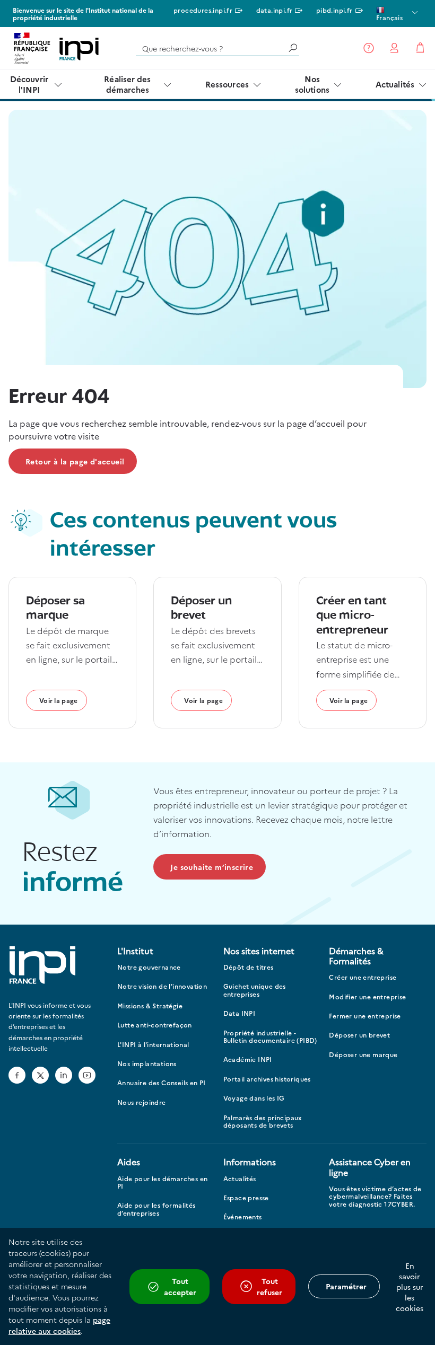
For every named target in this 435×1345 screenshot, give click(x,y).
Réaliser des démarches (127, 84)
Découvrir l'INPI (29, 84)
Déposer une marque (363, 1055)
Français (389, 17)
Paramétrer (346, 1286)
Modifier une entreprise (367, 997)
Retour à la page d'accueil (74, 461)
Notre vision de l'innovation (162, 986)
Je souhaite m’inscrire (211, 866)
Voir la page (58, 700)
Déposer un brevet (359, 1035)
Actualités (395, 84)
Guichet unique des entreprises (254, 990)
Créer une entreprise (362, 977)
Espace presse (246, 1198)
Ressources (227, 84)
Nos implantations (147, 1064)
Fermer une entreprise (365, 1016)
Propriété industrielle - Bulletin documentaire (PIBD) (270, 1036)
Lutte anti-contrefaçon (154, 1025)
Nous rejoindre (141, 1102)
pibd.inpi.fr (334, 9)
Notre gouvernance (149, 967)
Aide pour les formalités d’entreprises (156, 1209)
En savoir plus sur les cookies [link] (409, 1286)
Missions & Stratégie (149, 1006)
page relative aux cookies (59, 1325)
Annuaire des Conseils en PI (161, 1083)
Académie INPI (247, 1059)
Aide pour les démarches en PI (162, 1182)
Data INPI (239, 1013)
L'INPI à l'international (153, 1045)
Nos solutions (312, 84)
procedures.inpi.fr (202, 9)
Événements (242, 1217)
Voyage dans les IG (254, 1098)
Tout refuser (269, 1286)
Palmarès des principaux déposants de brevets (262, 1121)
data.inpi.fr (274, 9)
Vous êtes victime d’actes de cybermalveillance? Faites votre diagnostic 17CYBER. (375, 1196)
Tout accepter (180, 1286)
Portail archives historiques (267, 1079)
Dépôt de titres (248, 967)
